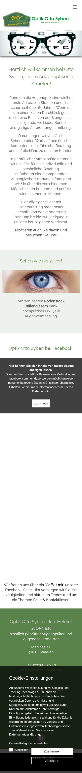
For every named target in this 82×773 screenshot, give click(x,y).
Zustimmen (41, 403)
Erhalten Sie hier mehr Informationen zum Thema (41, 389)
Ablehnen (52, 761)
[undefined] (36, 20)
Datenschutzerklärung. (25, 734)
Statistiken (21, 749)
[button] (75, 7)
